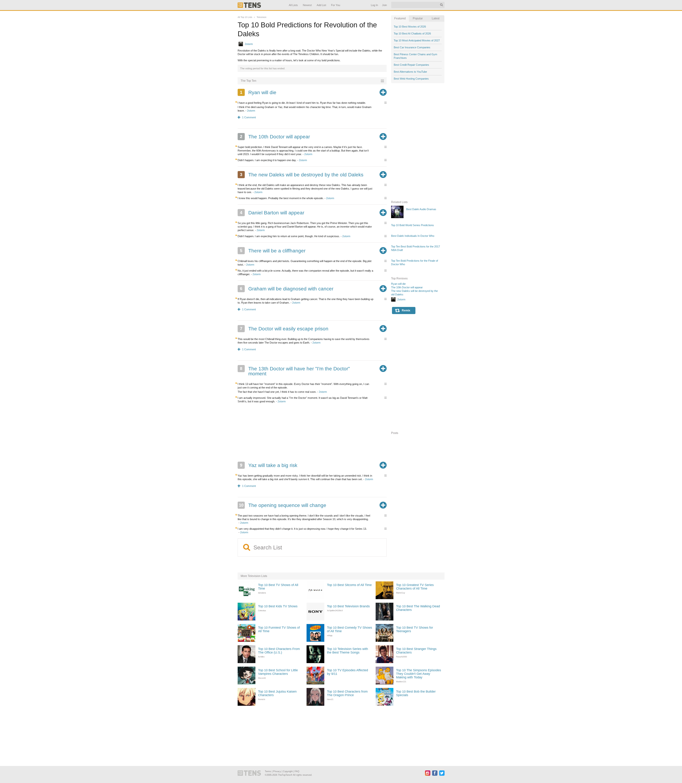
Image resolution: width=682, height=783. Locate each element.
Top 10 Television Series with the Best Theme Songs (347, 650)
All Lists (293, 5)
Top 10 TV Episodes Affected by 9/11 (347, 672)
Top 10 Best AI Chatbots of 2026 (412, 33)
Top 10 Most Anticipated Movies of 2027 (417, 40)
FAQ (297, 771)
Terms (268, 771)
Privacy (277, 771)
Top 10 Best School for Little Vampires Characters (278, 672)
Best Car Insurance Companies (412, 47)
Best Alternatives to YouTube (410, 71)
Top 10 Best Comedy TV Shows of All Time (349, 629)
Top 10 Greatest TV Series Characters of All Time (415, 586)
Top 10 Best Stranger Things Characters (416, 650)
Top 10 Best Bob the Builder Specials (416, 693)
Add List (321, 5)
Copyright (288, 771)
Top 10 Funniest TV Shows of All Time (279, 629)
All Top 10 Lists (245, 17)
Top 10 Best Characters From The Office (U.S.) (279, 650)
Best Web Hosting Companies (411, 78)
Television (261, 17)
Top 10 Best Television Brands (348, 606)
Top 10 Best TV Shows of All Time (278, 586)
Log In (374, 5)
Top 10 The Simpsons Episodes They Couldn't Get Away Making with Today (418, 673)
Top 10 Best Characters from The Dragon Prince (347, 693)
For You (335, 5)
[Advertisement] (312, 432)
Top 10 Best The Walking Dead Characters (418, 608)
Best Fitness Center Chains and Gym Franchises (415, 56)
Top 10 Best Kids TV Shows (277, 606)
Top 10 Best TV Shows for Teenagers (414, 629)
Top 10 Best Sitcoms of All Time (349, 585)
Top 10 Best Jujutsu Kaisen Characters (277, 693)
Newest (307, 5)
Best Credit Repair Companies (411, 64)
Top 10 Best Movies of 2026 (410, 26)
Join (384, 5)
